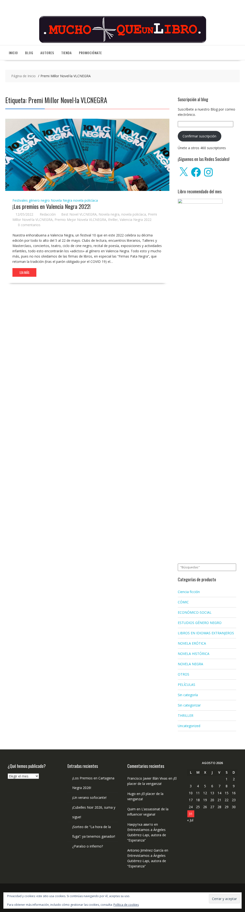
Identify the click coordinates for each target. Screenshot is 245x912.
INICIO (13, 52)
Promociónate (90, 52)
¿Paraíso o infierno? (87, 846)
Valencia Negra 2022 (135, 219)
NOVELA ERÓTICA (192, 643)
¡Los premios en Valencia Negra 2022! (51, 206)
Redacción (48, 214)
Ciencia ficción (189, 591)
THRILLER (185, 715)
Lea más (24, 272)
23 (234, 800)
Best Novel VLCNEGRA (79, 214)
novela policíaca (85, 200)
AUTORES (47, 52)
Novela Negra (61, 200)
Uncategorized (189, 726)
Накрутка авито (140, 824)
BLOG (29, 52)
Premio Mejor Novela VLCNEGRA (80, 219)
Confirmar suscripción (199, 136)
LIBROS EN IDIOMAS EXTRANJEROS (206, 633)
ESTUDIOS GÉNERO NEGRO (200, 622)
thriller (113, 219)
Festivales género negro (31, 200)
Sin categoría (188, 695)
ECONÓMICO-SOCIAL (195, 612)
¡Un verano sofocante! (89, 797)
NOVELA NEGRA (190, 664)
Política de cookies (126, 905)
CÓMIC (183, 602)
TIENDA (66, 52)
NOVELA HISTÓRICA (193, 653)
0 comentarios (29, 225)
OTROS (183, 674)
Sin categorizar (189, 705)
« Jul (190, 820)
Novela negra (109, 214)
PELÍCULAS (186, 684)
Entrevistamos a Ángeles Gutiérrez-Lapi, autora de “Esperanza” (146, 834)
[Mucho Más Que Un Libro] (122, 42)
